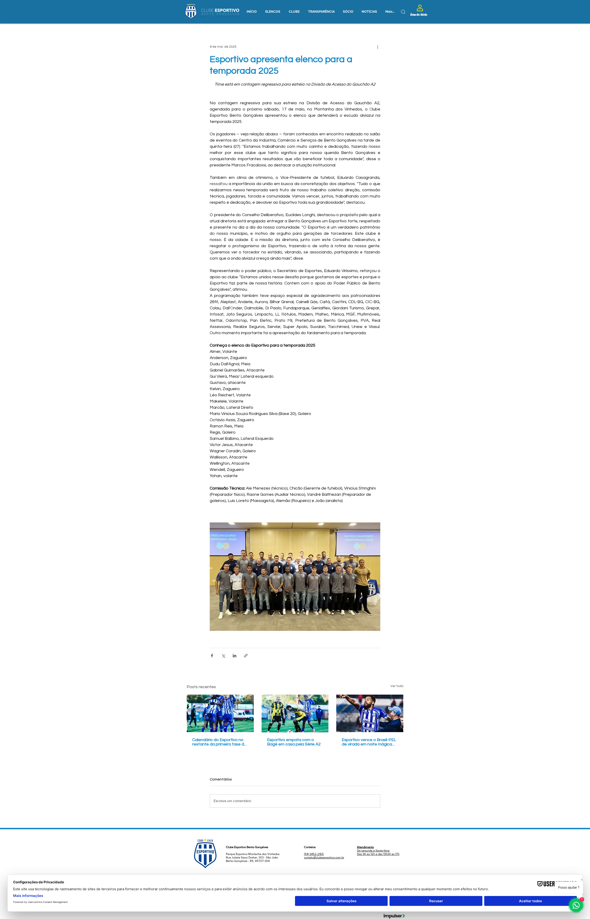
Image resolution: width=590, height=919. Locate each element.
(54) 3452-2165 (314, 858)
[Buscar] (403, 12)
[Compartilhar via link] (246, 655)
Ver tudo (396, 686)
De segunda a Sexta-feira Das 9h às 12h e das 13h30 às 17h (378, 854)
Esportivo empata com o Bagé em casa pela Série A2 (294, 742)
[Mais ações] (377, 46)
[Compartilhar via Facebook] (212, 655)
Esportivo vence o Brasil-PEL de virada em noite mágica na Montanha (369, 742)
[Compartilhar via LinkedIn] (234, 655)
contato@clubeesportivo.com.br (324, 861)
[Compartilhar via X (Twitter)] (223, 655)
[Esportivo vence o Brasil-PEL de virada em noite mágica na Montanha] (369, 713)
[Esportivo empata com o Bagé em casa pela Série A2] (295, 713)
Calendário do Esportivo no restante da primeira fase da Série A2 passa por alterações (219, 742)
